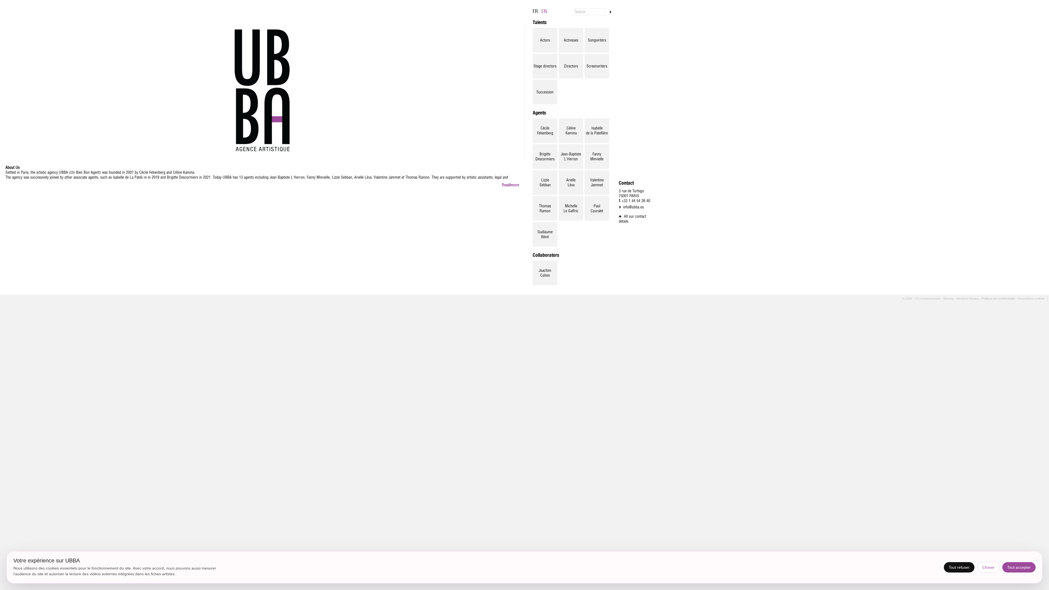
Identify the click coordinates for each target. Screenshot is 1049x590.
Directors (571, 66)
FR (535, 11)
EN (544, 11)
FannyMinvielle (596, 156)
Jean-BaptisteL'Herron (571, 156)
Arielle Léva (571, 182)
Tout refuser (959, 567)
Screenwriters (597, 66)
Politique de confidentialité (999, 298)
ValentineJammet (597, 182)
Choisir (988, 567)
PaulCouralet (597, 208)
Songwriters (597, 40)
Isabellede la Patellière (597, 130)
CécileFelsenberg (545, 130)
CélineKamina (571, 130)
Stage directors (545, 66)
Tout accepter (1019, 567)
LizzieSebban (545, 182)
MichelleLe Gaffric (571, 208)
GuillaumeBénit (545, 234)
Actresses (571, 40)
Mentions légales (968, 298)
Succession (545, 92)
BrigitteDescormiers (545, 156)
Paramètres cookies (1031, 298)
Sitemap (949, 298)
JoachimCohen (545, 273)
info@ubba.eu (633, 207)
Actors (545, 40)
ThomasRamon (545, 208)
